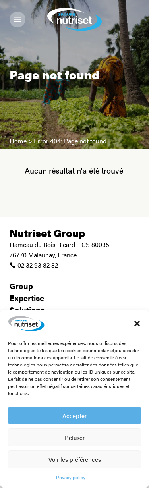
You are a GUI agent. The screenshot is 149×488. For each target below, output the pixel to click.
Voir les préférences (74, 459)
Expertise (27, 297)
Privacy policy (70, 477)
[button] (137, 324)
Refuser (75, 437)
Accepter (74, 415)
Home (18, 140)
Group (21, 285)
